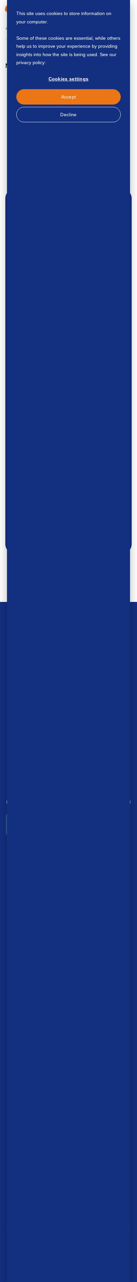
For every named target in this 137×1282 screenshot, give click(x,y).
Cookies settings (69, 79)
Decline (68, 114)
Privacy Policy (61, 62)
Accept (68, 97)
